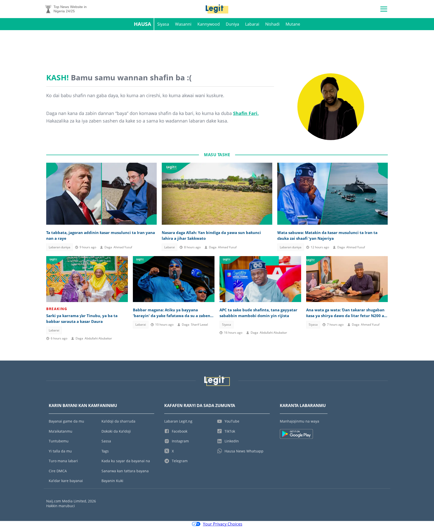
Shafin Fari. (246, 113)
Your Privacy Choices (222, 524)
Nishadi (272, 24)
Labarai (252, 24)
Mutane (293, 24)
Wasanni (183, 24)
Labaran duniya (59, 247)
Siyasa (163, 24)
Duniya (232, 24)
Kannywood (208, 24)
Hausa (142, 24)
